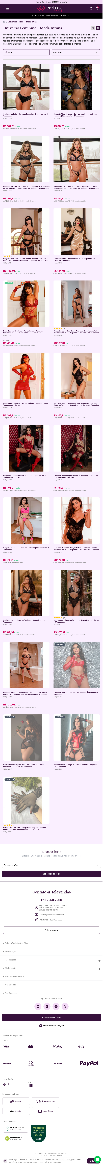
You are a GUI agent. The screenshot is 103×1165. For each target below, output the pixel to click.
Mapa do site (10, 985)
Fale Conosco (11, 993)
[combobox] (76, 52)
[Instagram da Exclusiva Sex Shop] (37, 1006)
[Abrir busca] (91, 8)
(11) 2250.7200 (51, 900)
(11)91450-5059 (55, 920)
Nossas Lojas (10, 951)
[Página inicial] (4, 22)
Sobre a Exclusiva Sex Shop (17, 943)
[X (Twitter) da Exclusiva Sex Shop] (65, 1006)
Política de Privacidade (14, 976)
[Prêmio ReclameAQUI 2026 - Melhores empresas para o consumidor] (38, 1133)
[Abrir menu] (7, 8)
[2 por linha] (98, 28)
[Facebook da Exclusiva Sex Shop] (56, 1006)
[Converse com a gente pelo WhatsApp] (97, 1159)
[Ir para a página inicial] (49, 9)
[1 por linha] (93, 28)
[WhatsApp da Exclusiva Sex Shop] (46, 1006)
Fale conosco (52, 930)
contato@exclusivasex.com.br (51, 914)
